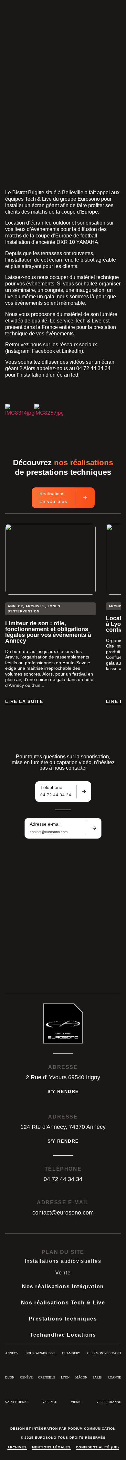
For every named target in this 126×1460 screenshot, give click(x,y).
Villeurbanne (108, 1402)
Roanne (114, 1377)
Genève (26, 1377)
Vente (63, 1272)
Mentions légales (51, 1447)
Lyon (65, 1377)
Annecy (11, 1353)
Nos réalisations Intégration (63, 1286)
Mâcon (81, 1377)
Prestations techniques (63, 1318)
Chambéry (71, 1353)
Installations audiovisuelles (63, 1261)
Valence (49, 1402)
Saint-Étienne (16, 1402)
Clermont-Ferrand (104, 1353)
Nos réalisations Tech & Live (63, 1302)
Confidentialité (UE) (97, 1447)
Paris (97, 1377)
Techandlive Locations (63, 1335)
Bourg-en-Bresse (40, 1353)
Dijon (9, 1377)
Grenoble (46, 1377)
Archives (17, 1447)
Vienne (76, 1402)
